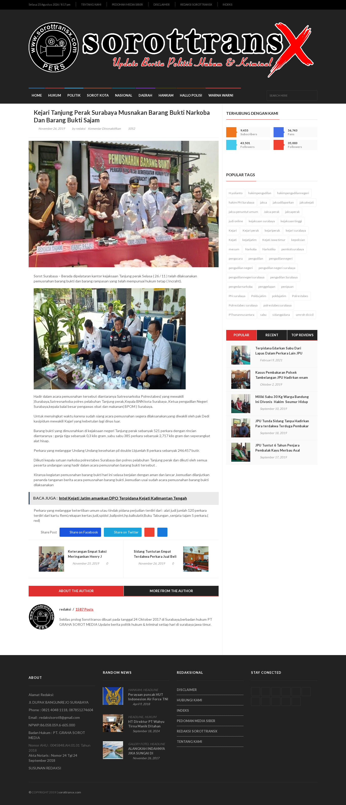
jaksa (263, 202)
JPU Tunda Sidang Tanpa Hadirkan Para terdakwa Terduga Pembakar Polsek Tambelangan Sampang (282, 426)
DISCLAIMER (161, 4)
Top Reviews (302, 335)
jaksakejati (307, 202)
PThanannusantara (241, 315)
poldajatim (279, 296)
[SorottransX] (173, 49)
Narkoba (251, 249)
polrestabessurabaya (277, 305)
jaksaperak (292, 212)
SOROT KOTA (98, 95)
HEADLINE (150, 690)
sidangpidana (281, 315)
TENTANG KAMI (91, 4)
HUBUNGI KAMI (189, 700)
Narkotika (269, 249)
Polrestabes (300, 296)
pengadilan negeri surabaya (277, 268)
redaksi (80, 128)
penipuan (287, 286)
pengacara (236, 258)
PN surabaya (237, 296)
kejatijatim (249, 240)
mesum (234, 249)
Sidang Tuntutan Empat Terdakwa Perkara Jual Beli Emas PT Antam (155, 556)
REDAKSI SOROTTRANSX (196, 4)
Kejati (233, 240)
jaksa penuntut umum (243, 212)
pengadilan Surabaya (284, 277)
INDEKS (227, 4)
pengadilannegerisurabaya (246, 277)
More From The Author (171, 591)
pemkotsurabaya (292, 249)
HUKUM (54, 95)
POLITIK (74, 95)
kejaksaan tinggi (291, 221)
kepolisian (298, 240)
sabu (263, 315)
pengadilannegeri (281, 258)
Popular (241, 335)
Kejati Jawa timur (273, 240)
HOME (37, 95)
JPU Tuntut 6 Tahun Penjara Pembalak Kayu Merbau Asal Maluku (277, 450)
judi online (236, 221)
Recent (271, 335)
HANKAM (166, 95)
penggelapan (266, 286)
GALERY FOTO (138, 744)
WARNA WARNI (220, 95)
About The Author (76, 591)
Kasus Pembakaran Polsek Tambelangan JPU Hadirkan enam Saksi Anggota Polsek (281, 377)
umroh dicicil (305, 315)
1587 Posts (84, 609)
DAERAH (145, 95)
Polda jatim (258, 296)
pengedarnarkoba (241, 286)
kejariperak (272, 230)
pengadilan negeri (241, 268)
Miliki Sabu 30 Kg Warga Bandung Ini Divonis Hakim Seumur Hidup (282, 399)
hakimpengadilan (259, 193)
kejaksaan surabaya (262, 221)
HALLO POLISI (191, 95)
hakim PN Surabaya (241, 202)
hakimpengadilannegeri (293, 193)
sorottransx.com (69, 792)
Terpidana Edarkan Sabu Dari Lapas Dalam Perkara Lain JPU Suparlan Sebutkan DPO (278, 353)
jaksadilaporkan (283, 202)
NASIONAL (123, 95)
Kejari (233, 230)
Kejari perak (251, 230)
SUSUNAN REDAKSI (45, 768)
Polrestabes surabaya (243, 305)
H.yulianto (235, 193)
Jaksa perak (271, 212)
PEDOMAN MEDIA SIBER (127, 4)
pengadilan (255, 258)
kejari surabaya (296, 230)
